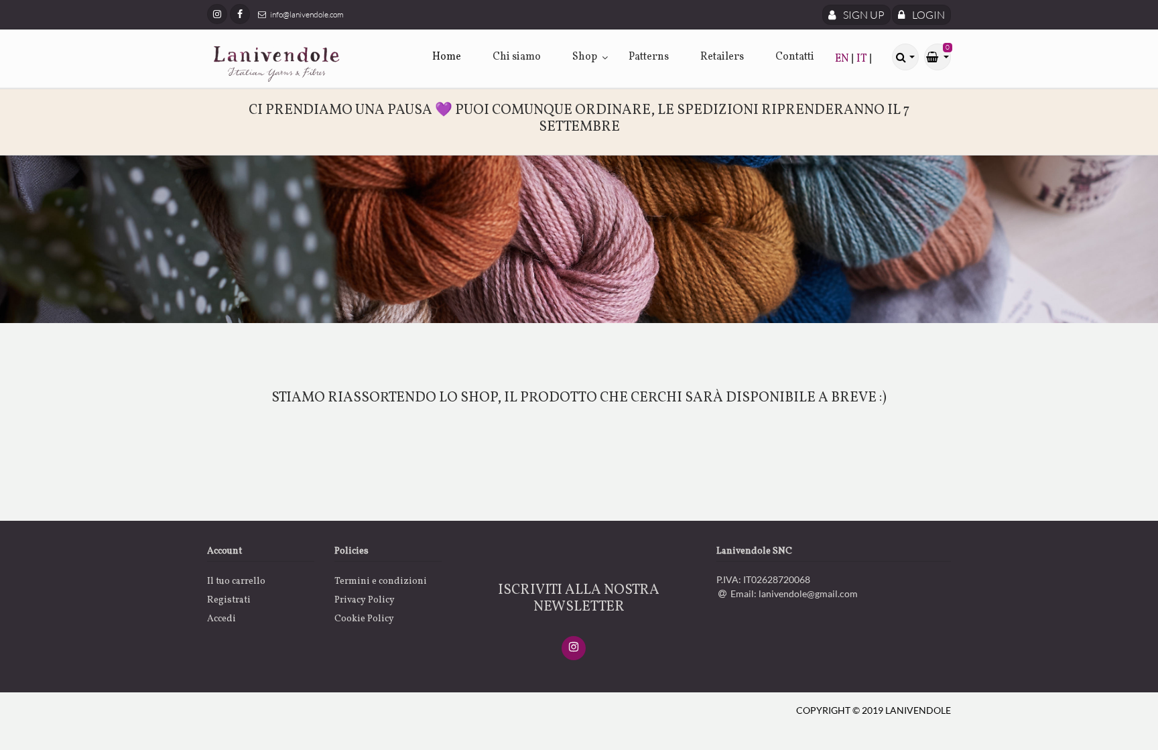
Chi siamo (517, 57)
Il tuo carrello (236, 581)
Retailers (722, 57)
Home (446, 57)
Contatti (794, 57)
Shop (584, 57)
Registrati (229, 600)
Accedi (221, 619)
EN (843, 59)
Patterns (649, 57)
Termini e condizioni (380, 581)
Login (927, 14)
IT (862, 59)
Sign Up (863, 14)
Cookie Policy (364, 619)
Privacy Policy (364, 600)
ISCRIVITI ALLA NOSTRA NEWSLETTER (578, 598)
